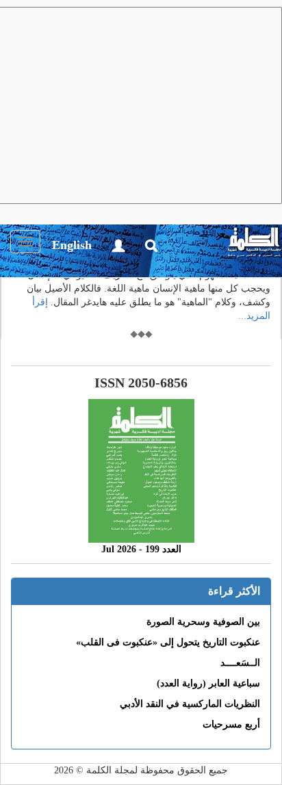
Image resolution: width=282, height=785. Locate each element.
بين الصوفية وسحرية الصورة (203, 622)
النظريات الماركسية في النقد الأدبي (190, 704)
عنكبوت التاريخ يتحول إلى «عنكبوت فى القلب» (168, 642)
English (72, 245)
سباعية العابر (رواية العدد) (208, 683)
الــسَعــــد (240, 663)
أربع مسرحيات (231, 724)
